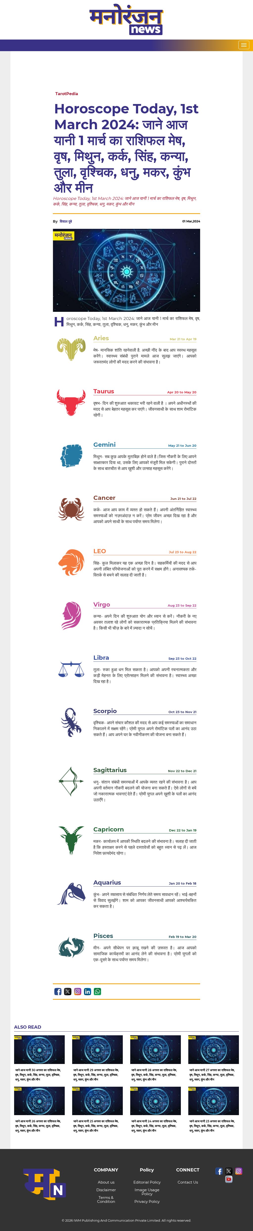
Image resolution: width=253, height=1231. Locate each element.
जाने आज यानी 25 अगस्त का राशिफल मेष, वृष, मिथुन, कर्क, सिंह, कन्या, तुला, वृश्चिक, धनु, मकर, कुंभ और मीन (96, 1125)
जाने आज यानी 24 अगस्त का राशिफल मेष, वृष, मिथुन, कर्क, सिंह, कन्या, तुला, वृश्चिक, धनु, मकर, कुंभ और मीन (154, 1125)
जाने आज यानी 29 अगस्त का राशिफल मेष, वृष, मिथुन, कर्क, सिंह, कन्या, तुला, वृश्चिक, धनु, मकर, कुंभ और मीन (96, 1074)
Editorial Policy (147, 1182)
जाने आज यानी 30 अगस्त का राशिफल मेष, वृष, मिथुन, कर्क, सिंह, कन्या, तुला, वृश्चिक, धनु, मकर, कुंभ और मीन (38, 1074)
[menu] (243, 45)
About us (106, 1182)
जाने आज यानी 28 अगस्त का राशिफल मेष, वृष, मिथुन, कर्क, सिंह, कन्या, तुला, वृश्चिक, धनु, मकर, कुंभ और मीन (154, 1074)
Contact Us (188, 1182)
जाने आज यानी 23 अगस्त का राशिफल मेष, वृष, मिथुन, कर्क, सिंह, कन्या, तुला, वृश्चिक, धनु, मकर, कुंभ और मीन (212, 1125)
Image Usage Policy (147, 1192)
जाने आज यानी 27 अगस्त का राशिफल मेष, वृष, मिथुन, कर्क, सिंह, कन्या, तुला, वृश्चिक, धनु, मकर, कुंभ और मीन (212, 1074)
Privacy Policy (147, 1201)
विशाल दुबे (66, 221)
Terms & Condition (106, 1199)
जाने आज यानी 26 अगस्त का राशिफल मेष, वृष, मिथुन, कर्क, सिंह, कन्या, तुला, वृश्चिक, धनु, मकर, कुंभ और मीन (38, 1125)
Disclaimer (106, 1190)
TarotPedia (66, 93)
